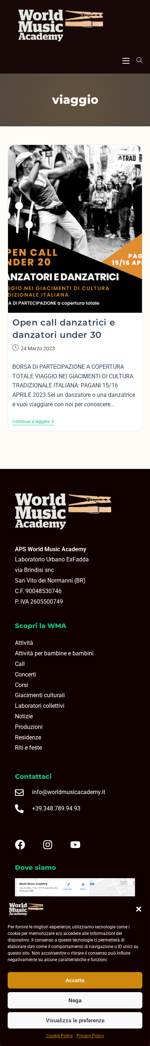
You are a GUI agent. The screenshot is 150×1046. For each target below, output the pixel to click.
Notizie (24, 716)
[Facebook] (26, 845)
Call (20, 663)
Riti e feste (28, 747)
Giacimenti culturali (40, 695)
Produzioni (29, 726)
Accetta (75, 980)
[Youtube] (81, 845)
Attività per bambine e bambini (54, 653)
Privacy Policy (90, 1035)
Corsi (21, 685)
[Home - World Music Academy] (75, 26)
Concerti (25, 674)
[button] (138, 909)
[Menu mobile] (126, 60)
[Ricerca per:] (137, 60)
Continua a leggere (33, 421)
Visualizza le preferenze (75, 1020)
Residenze (28, 737)
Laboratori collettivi (39, 705)
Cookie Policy (59, 1035)
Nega (75, 1000)
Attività (24, 642)
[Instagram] (53, 845)
